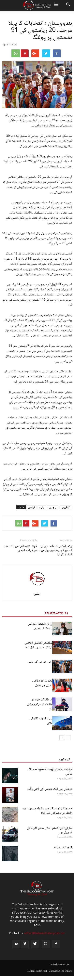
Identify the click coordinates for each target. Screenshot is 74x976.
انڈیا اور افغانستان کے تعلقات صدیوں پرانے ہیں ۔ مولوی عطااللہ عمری (50, 626)
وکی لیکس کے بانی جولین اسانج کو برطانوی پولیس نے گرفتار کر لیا (55, 550)
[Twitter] (35, 944)
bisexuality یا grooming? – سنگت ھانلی (49, 772)
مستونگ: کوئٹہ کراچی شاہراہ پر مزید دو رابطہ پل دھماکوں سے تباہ (47, 811)
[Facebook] (56, 944)
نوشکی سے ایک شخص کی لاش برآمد (49, 789)
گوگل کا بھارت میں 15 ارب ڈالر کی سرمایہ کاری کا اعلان (50, 721)
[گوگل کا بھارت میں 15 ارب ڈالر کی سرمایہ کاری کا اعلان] (62, 723)
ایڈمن (37, 594)
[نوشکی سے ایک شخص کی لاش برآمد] (10, 795)
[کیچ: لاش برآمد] (10, 853)
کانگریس (65, 507)
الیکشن (31, 507)
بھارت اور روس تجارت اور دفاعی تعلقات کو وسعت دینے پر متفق (52, 683)
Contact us (55, 964)
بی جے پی (53, 507)
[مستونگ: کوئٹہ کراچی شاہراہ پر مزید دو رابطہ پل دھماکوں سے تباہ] (10, 814)
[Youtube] (16, 944)
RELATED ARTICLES (56, 613)
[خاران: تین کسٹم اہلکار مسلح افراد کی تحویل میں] (10, 834)
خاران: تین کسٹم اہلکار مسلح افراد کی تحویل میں (49, 830)
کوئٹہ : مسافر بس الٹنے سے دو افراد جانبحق (20, 548)
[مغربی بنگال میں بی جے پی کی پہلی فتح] (62, 666)
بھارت (41, 507)
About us (64, 964)
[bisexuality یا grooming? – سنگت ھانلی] (10, 775)
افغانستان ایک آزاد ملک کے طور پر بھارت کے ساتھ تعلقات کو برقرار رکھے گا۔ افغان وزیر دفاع (49, 704)
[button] (68, 5)
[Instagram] (46, 944)
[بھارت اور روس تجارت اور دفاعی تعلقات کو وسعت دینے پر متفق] (62, 685)
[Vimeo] (25, 944)
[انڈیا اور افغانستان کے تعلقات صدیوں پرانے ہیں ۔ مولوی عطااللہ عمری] (62, 628)
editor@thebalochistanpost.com (44, 933)
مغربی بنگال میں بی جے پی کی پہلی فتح (49, 664)
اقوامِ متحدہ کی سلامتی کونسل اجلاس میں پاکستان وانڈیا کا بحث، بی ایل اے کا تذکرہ (48, 647)
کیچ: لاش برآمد (62, 848)
